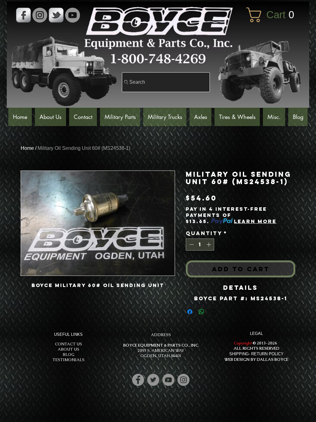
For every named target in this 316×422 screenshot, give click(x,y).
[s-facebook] (23, 15)
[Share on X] (213, 311)
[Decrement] (191, 244)
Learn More (255, 221)
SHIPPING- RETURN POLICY (256, 354)
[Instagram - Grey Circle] (39, 15)
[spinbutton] (200, 244)
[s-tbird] (56, 15)
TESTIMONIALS (68, 359)
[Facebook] (138, 380)
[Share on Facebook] (189, 311)
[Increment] (209, 244)
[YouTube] (72, 15)
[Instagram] (183, 380)
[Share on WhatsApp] (201, 311)
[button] (274, 14)
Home (27, 148)
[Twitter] (153, 380)
